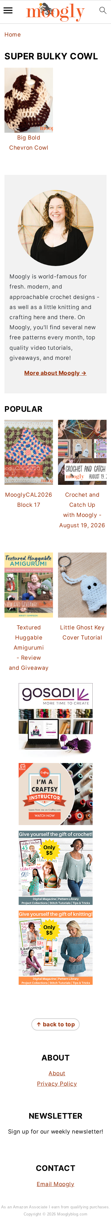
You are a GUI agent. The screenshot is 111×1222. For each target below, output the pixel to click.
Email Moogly (55, 1184)
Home (12, 34)
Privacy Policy (57, 1083)
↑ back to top (55, 1024)
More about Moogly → (55, 373)
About (57, 1073)
